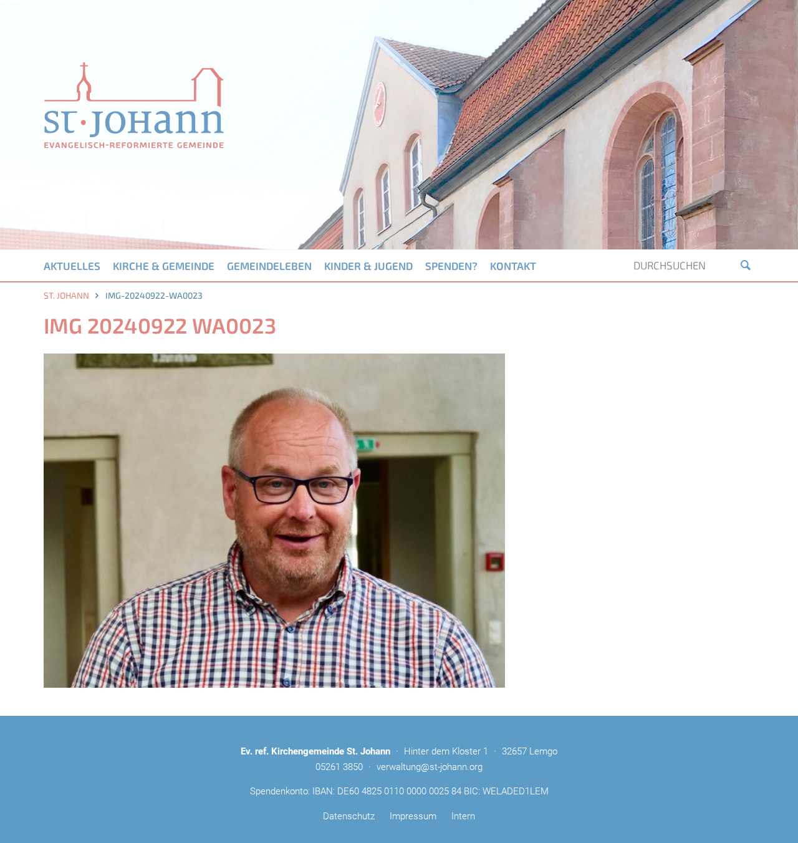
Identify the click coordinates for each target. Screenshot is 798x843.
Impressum (413, 816)
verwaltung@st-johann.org (430, 767)
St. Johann (66, 295)
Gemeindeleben (269, 265)
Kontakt (513, 265)
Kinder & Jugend (368, 265)
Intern (463, 816)
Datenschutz (349, 816)
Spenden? (451, 265)
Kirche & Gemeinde (163, 265)
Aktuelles (72, 265)
